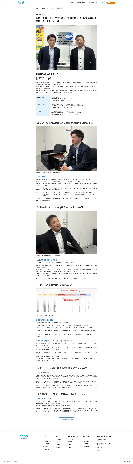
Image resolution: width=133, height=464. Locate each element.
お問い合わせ (111, 2)
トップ (37, 8)
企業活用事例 (45, 8)
